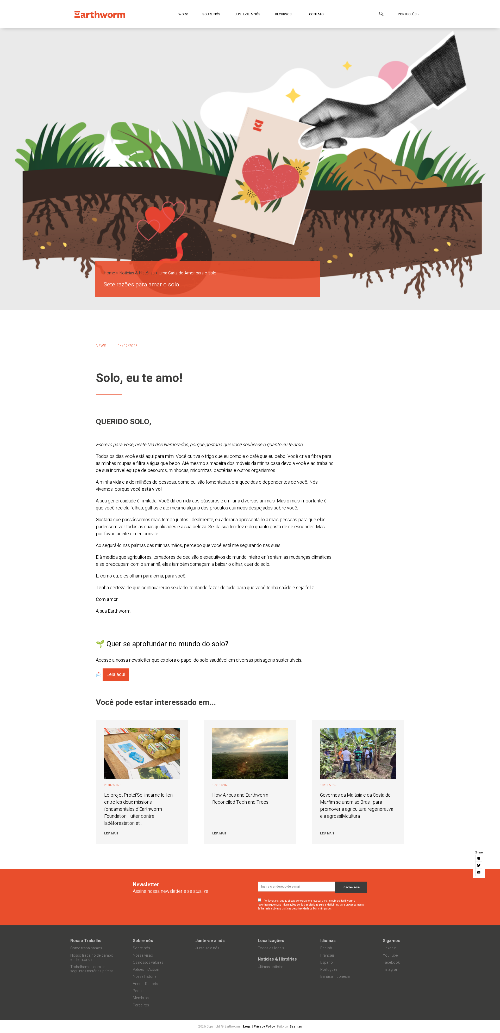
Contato (316, 14)
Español (327, 962)
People (139, 991)
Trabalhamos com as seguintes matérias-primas (92, 969)
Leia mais (111, 833)
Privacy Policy (264, 1026)
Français (327, 955)
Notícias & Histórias (137, 273)
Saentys (296, 1026)
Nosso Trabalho (86, 941)
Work (183, 14)
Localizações (271, 941)
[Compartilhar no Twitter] (479, 865)
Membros (141, 998)
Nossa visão (143, 955)
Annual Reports (145, 984)
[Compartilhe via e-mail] (479, 872)
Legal (247, 1026)
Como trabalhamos (86, 948)
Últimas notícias (271, 967)
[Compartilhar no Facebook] (479, 858)
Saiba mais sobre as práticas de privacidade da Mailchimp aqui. (295, 909)
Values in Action (146, 969)
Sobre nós (211, 14)
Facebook (391, 962)
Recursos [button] (283, 14)
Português (407, 14)
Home (109, 273)
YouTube (390, 955)
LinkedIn (389, 948)
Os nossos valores (148, 962)
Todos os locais (271, 948)
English (326, 948)
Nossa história (145, 976)
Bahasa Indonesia (335, 976)
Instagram (391, 969)
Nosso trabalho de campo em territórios (91, 958)
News (101, 346)
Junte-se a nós (247, 14)
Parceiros (141, 1005)
